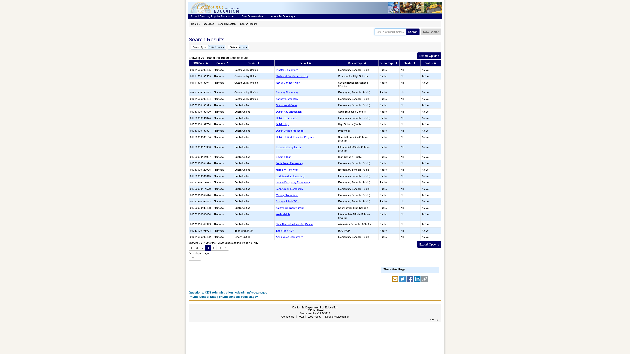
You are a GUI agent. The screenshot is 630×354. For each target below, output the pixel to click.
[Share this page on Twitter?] (403, 278)
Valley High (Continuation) (290, 207)
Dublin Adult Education (289, 111)
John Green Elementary (289, 188)
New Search (431, 32)
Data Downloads (251, 16)
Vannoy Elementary (287, 98)
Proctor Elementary (287, 69)
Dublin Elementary (286, 118)
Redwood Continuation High (292, 76)
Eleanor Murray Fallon (288, 147)
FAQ (301, 316)
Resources (208, 23)
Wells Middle (283, 214)
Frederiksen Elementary (289, 163)
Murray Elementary (287, 195)
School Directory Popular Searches (211, 16)
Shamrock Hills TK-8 (287, 201)
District (252, 63)
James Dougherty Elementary (293, 182)
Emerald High (283, 156)
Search (412, 32)
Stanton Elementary (287, 92)
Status (429, 63)
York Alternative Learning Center (294, 224)
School (304, 63)
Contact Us (287, 316)
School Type (355, 63)
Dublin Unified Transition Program (295, 137)
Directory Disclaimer (337, 316)
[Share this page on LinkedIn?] (417, 278)
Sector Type (387, 63)
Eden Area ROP (285, 230)
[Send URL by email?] (395, 278)
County (220, 63)
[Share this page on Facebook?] (410, 278)
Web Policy (314, 316)
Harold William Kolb (287, 169)
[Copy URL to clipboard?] (424, 278)
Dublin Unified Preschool (290, 130)
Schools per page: (199, 253)
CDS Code (198, 63)
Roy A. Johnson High (288, 82)
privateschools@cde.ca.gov (238, 297)
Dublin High (282, 124)
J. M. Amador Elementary (290, 176)
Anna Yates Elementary (289, 236)
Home (194, 23)
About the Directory (282, 16)
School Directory (227, 23)
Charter (407, 63)
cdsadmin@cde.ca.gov (251, 292)
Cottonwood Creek (286, 105)
